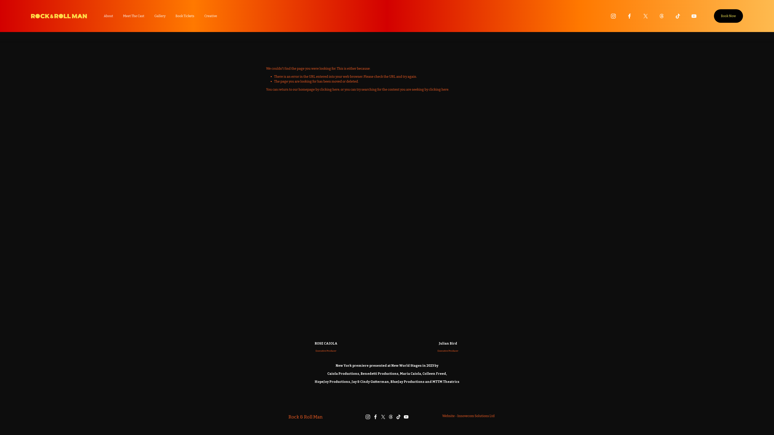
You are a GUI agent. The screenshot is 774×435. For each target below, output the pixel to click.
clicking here (329, 89)
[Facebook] (629, 16)
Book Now (728, 16)
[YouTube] (694, 16)
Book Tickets (185, 16)
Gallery (159, 16)
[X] (646, 16)
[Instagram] (613, 16)
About (108, 16)
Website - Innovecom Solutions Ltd (468, 416)
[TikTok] (678, 16)
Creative (210, 16)
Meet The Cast (133, 16)
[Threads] (662, 16)
